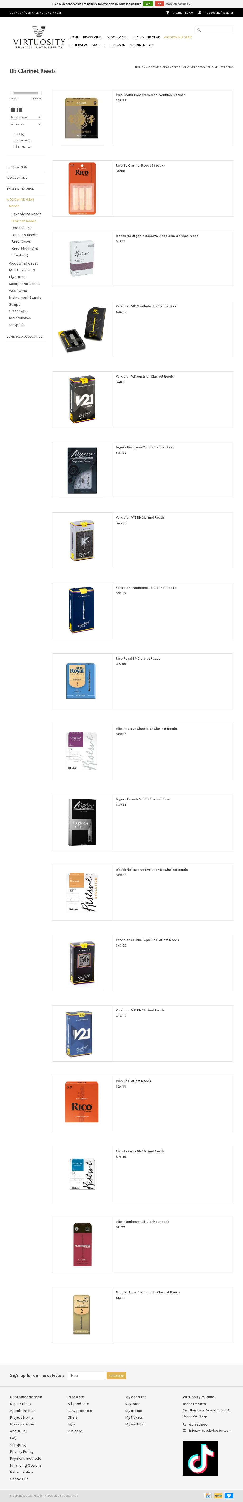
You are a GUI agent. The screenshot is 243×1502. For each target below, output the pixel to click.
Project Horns (21, 1417)
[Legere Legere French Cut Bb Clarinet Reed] (82, 822)
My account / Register (218, 12)
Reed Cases (21, 241)
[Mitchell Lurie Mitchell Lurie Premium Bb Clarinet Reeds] (82, 1315)
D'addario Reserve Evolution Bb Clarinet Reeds (152, 870)
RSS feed (75, 1431)
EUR (13, 12)
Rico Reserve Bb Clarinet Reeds (140, 1151)
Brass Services (22, 1424)
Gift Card (117, 45)
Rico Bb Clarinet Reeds (133, 1081)
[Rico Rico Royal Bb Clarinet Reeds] (82, 681)
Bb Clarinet (24, 147)
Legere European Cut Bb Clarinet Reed (145, 447)
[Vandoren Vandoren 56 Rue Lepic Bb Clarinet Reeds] (82, 963)
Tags (71, 1424)
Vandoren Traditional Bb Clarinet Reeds (146, 588)
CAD (45, 12)
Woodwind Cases (23, 263)
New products (80, 1410)
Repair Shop (20, 1403)
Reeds (176, 67)
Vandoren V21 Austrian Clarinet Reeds (145, 377)
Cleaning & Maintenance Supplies (20, 318)
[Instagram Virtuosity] (229, 1375)
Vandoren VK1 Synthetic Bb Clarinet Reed (147, 306)
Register (132, 1403)
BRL (59, 12)
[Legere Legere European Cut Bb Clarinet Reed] (82, 470)
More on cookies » (178, 4)
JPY (52, 12)
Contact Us (19, 1479)
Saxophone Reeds (26, 214)
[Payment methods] (207, 1495)
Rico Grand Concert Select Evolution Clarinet (150, 95)
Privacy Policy (21, 1451)
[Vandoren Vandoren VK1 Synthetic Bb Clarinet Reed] (82, 329)
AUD (37, 12)
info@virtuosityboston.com (210, 1431)
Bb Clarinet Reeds (220, 67)
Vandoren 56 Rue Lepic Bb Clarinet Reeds (147, 940)
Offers (73, 1417)
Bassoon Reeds (24, 234)
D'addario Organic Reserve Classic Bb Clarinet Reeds (157, 236)
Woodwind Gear (178, 37)
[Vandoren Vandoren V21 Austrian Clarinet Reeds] (82, 399)
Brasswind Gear (146, 37)
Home (74, 37)
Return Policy (21, 1472)
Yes (147, 4)
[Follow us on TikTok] (208, 1458)
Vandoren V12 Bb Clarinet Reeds (140, 517)
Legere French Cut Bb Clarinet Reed (143, 799)
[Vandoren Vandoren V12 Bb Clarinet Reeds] (82, 540)
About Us (18, 1431)
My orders (133, 1410)
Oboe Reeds (21, 228)
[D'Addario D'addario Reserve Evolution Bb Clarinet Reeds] (82, 892)
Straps (14, 304)
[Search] (199, 30)
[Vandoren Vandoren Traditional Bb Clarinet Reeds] (82, 611)
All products (78, 1403)
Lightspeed (71, 1495)
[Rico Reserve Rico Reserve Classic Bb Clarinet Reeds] (82, 752)
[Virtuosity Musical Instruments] (39, 37)
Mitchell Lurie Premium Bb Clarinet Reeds (148, 1292)
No (159, 4)
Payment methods (25, 1458)
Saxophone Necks (24, 283)
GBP (20, 12)
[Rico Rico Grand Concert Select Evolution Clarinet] (82, 118)
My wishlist (135, 1424)
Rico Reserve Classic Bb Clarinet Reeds (146, 729)
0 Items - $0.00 (183, 12)
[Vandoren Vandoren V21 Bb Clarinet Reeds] (82, 1033)
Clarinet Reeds (194, 67)
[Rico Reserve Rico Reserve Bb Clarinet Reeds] (82, 1174)
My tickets (134, 1417)
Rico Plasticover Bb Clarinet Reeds (142, 1222)
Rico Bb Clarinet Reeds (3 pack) (140, 166)
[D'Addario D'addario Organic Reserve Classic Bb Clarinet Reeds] (82, 259)
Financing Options (26, 1465)
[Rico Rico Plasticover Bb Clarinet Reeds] (82, 1244)
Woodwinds (117, 37)
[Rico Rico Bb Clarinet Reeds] (82, 1104)
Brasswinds (93, 37)
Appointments (141, 45)
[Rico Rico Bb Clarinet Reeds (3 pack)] (82, 188)
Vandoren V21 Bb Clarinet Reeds (140, 1010)
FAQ (13, 1438)
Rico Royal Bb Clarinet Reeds (138, 658)
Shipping (18, 1445)
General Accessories (87, 45)
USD (28, 12)
